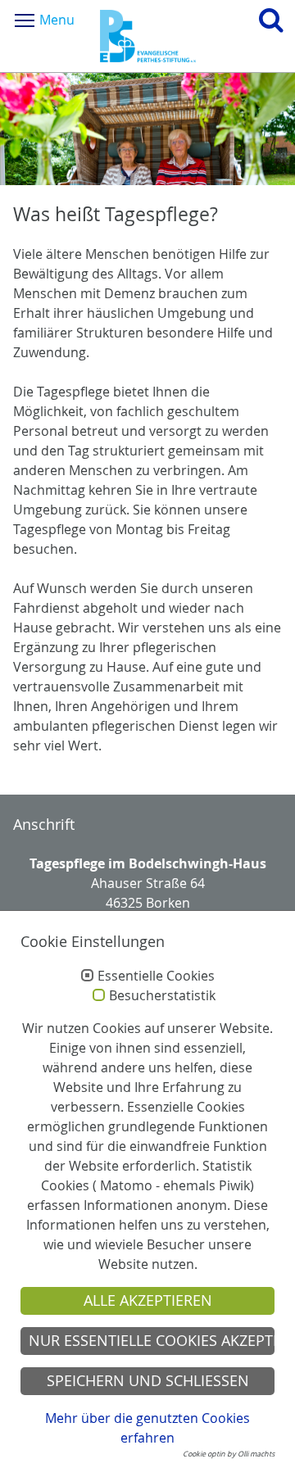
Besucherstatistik (162, 996)
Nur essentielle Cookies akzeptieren (152, 1340)
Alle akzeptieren (148, 1300)
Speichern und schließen (148, 1380)
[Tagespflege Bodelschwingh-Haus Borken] (148, 36)
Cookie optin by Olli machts (229, 1454)
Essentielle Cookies (156, 976)
